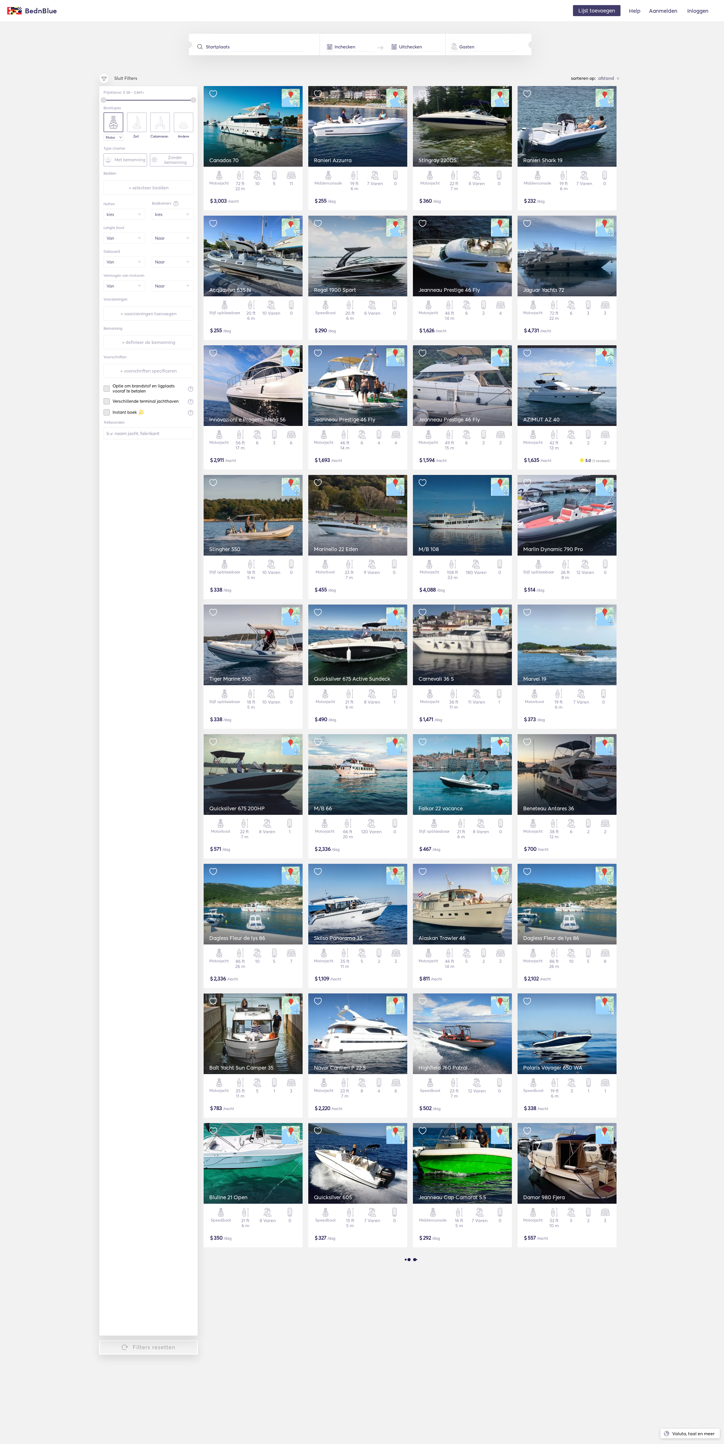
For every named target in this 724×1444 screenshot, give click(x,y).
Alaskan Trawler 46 (442, 938)
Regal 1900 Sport (335, 289)
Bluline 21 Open (228, 1197)
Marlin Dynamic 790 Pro (553, 549)
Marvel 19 (534, 678)
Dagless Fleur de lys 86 (237, 938)
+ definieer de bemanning (148, 342)
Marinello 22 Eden (336, 549)
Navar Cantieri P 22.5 (340, 1067)
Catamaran (159, 136)
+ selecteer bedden (149, 187)
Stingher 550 (224, 549)
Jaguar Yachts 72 (543, 289)
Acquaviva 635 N (230, 289)
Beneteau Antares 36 (548, 808)
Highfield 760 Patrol (443, 1067)
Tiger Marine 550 (230, 678)
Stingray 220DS (438, 160)
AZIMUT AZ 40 (541, 419)
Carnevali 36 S (436, 678)
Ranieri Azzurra (333, 160)
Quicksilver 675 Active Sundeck (352, 678)
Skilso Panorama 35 (338, 938)
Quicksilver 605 (333, 1197)
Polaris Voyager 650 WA (552, 1067)
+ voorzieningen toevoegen (148, 313)
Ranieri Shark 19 (543, 160)
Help (635, 10)
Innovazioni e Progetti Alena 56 (247, 419)
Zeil (136, 136)
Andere (183, 136)
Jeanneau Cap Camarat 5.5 (452, 1197)
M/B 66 (323, 808)
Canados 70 (224, 160)
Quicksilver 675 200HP (237, 808)
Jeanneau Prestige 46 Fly (449, 289)
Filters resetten (154, 1347)
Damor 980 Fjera (544, 1197)
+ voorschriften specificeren (148, 371)
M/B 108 (429, 549)
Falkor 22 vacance (441, 808)
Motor (110, 137)
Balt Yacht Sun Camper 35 (241, 1067)
